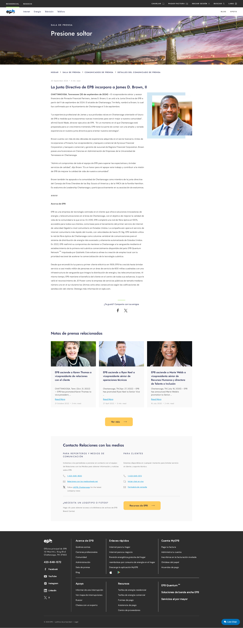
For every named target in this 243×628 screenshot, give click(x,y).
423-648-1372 (52, 562)
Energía (37, 11)
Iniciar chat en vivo (136, 481)
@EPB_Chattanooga (81, 487)
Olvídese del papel (170, 562)
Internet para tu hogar (119, 547)
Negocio (27, 4)
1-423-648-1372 (135, 476)
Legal (76, 622)
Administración (83, 562)
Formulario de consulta (137, 487)
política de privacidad (63, 622)
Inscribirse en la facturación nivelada (179, 557)
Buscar (79, 600)
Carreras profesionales (86, 552)
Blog (223, 12)
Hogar (54, 72)
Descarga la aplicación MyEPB (123, 567)
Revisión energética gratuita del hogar (127, 557)
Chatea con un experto (86, 605)
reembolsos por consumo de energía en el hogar (132, 562)
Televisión (49, 11)
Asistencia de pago (127, 605)
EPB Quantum (170, 585)
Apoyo (233, 12)
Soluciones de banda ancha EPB (180, 592)
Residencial (12, 4)
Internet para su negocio (121, 552)
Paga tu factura (168, 547)
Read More (60, 399)
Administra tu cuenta (171, 552)
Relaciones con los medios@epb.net (82, 481)
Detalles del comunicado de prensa (139, 72)
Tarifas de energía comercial (131, 595)
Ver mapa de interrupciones (89, 595)
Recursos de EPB (139, 505)
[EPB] (10, 11)
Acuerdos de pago (170, 567)
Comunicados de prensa (99, 72)
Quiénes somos (83, 547)
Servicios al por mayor (174, 599)
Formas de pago (126, 600)
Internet (26, 11)
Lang (231, 4)
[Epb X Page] (125, 310)
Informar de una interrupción (89, 590)
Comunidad (81, 557)
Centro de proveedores (129, 610)
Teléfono (61, 11)
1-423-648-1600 (74, 476)
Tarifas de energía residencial (132, 590)
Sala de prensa (72, 72)
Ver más (115, 421)
